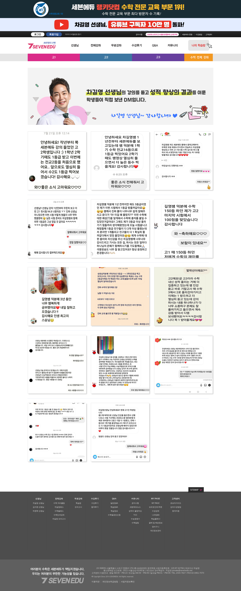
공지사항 (139, 34)
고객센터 (208, 34)
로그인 (37, 34)
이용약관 (96, 582)
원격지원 (175, 511)
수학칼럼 (135, 523)
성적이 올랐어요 (135, 511)
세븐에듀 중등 (187, 34)
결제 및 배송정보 (155, 523)
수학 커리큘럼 (59, 503)
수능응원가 (135, 519)
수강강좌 (155, 511)
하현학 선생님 (38, 511)
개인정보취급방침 (110, 582)
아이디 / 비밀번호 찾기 (73, 34)
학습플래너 (155, 519)
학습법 (78, 503)
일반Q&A (114, 503)
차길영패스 (59, 507)
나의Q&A (155, 515)
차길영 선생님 (38, 503)
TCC (135, 515)
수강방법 (199, 34)
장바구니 (155, 527)
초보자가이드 (175, 503)
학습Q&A (114, 507)
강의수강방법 (175, 507)
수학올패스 (59, 511)
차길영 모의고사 (59, 519)
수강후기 (95, 503)
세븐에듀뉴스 (135, 507)
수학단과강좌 (59, 515)
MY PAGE (156, 503)
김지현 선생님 (38, 507)
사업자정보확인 (128, 582)
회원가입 (54, 34)
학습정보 (114, 511)
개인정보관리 (155, 531)
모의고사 (78, 507)
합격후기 (95, 507)
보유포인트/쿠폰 (155, 507)
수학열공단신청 (114, 515)
